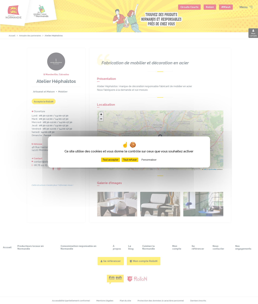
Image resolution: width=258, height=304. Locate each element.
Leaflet (204, 169)
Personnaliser (148, 159)
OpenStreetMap (212, 169)
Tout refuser (130, 159)
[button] (101, 114)
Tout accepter (110, 159)
